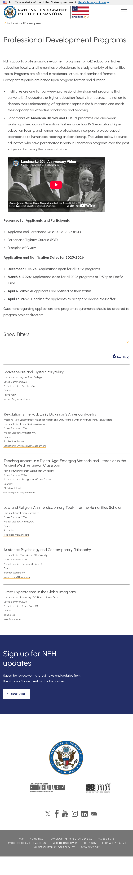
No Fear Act (37, 838)
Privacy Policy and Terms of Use (26, 843)
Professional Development (25, 23)
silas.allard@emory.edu (16, 534)
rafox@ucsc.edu (12, 619)
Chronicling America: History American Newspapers (47, 787)
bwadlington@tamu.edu (16, 577)
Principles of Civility (22, 248)
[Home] (66, 757)
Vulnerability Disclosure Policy (54, 847)
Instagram (75, 814)
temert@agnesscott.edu (16, 399)
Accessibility (106, 838)
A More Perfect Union (98, 787)
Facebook (57, 814)
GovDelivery (94, 814)
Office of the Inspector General (71, 838)
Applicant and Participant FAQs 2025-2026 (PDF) (44, 232)
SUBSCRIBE (16, 694)
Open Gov (90, 843)
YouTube (65, 813)
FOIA (21, 838)
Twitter (48, 813)
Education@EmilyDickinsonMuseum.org (24, 445)
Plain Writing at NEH (114, 843)
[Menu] (124, 9)
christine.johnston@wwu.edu (19, 492)
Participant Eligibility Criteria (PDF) (33, 240)
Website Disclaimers (65, 843)
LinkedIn (84, 814)
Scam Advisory (90, 847)
